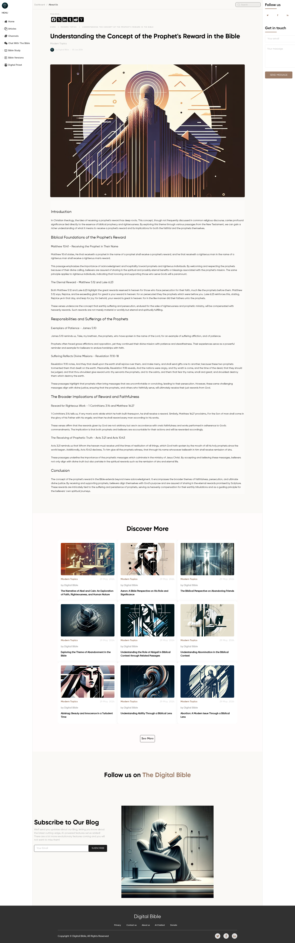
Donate (173, 925)
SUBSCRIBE (98, 848)
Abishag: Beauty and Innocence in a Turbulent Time (87, 715)
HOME (53, 27)
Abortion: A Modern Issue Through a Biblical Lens (205, 715)
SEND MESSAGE (278, 75)
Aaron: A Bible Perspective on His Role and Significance (145, 593)
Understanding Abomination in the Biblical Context (205, 654)
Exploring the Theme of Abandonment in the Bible (86, 654)
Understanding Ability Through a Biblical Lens (146, 713)
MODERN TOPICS (69, 27)
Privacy (117, 925)
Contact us (131, 925)
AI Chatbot (160, 925)
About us (146, 925)
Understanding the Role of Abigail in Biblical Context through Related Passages (146, 654)
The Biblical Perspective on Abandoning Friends (207, 591)
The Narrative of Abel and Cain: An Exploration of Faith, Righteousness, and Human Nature (87, 593)
